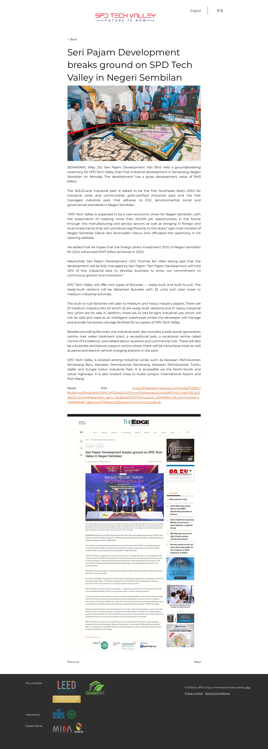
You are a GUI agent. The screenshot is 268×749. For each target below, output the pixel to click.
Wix (248, 687)
